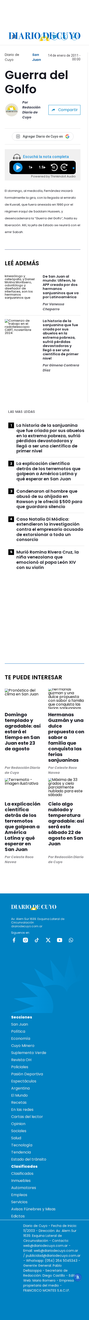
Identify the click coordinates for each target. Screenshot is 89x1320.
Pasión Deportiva (27, 1074)
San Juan (36, 57)
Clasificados (22, 1173)
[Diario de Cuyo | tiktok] (74, 36)
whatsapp (71, 940)
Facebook (14, 940)
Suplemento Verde (28, 1052)
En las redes (22, 1109)
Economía (20, 1038)
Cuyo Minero (22, 1045)
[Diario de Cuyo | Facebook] (44, 36)
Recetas (19, 1102)
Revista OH (21, 1060)
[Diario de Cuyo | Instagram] (54, 36)
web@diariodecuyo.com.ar (45, 1245)
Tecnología (21, 1145)
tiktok (37, 940)
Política (18, 1031)
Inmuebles (21, 1180)
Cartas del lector (27, 1116)
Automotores (23, 1187)
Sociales (18, 1131)
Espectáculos (23, 1081)
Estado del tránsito (28, 1159)
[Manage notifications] (78, 1277)
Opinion (18, 1123)
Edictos (18, 1216)
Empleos (19, 1195)
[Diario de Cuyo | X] (64, 36)
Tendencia (21, 1152)
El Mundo (19, 1095)
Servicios (19, 1202)
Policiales (19, 1067)
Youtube (59, 940)
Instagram (25, 940)
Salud (16, 1138)
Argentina (20, 1088)
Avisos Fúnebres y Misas (33, 1209)
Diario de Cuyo (12, 57)
